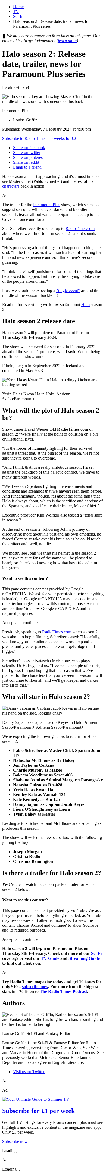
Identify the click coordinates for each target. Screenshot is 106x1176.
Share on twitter (26, 152)
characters (10, 186)
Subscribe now (15, 1141)
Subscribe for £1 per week (38, 1110)
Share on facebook (29, 147)
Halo (85, 304)
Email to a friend (27, 167)
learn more (67, 40)
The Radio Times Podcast (63, 991)
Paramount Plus (46, 204)
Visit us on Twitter (29, 1071)
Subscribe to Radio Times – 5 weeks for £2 (39, 138)
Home (18, 6)
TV (16, 11)
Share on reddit (26, 162)
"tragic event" (68, 290)
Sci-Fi (96, 953)
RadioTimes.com (80, 228)
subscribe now (35, 986)
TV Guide (50, 958)
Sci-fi (17, 16)
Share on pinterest (28, 157)
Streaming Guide (84, 958)
